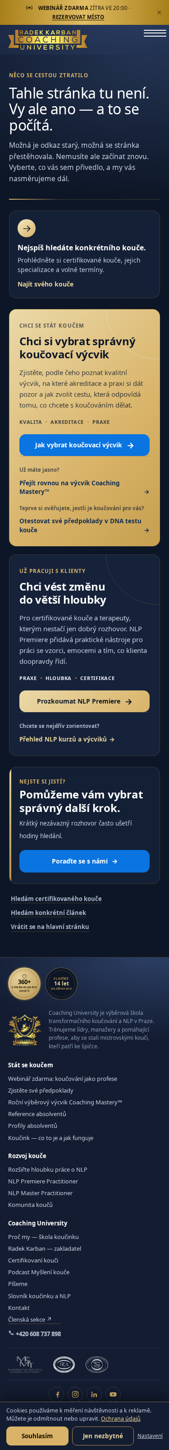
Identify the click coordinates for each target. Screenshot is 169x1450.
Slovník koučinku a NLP (39, 1296)
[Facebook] (56, 1394)
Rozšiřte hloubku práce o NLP (47, 1169)
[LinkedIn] (94, 1394)
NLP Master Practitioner (40, 1193)
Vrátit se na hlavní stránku (50, 927)
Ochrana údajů (121, 1418)
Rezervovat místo (78, 17)
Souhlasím (37, 1436)
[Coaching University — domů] (47, 40)
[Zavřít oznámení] (159, 12)
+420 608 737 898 (37, 1334)
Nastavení (150, 1436)
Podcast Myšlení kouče (38, 1272)
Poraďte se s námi (85, 861)
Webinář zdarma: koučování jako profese (62, 1079)
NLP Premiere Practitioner (43, 1181)
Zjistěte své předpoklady (40, 1090)
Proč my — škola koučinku (43, 1237)
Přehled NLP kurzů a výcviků (63, 739)
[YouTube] (113, 1394)
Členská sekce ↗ (30, 1319)
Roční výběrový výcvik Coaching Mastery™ (65, 1102)
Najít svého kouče (45, 284)
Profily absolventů (32, 1126)
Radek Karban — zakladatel (44, 1248)
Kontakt (19, 1308)
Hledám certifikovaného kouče (56, 899)
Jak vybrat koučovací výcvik (84, 445)
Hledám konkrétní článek (48, 913)
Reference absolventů (37, 1114)
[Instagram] (75, 1394)
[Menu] (155, 40)
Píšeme (17, 1284)
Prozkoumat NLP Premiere (84, 701)
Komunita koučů (30, 1205)
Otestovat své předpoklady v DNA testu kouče (80, 525)
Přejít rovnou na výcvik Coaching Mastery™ (69, 487)
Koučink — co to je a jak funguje (50, 1138)
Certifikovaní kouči (33, 1260)
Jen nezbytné (103, 1436)
